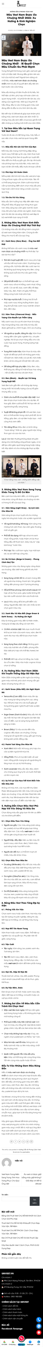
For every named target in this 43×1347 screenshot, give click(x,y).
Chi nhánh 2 (7, 1284)
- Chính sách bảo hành (11, 1309)
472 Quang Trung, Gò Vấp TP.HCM (19, 1287)
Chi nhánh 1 (7, 1277)
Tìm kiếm (5, 1195)
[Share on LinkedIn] (31, 1141)
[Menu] (3, 3)
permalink (26, 1152)
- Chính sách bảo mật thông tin (15, 1315)
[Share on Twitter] (19, 1141)
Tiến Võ (32, 30)
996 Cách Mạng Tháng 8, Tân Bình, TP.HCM (22, 1280)
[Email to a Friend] (23, 1141)
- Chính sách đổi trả (10, 1306)
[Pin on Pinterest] (27, 1141)
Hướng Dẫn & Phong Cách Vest (21, 11)
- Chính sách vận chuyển (12, 1318)
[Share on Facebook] (15, 1141)
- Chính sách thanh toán (12, 1312)
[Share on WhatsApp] (11, 1141)
